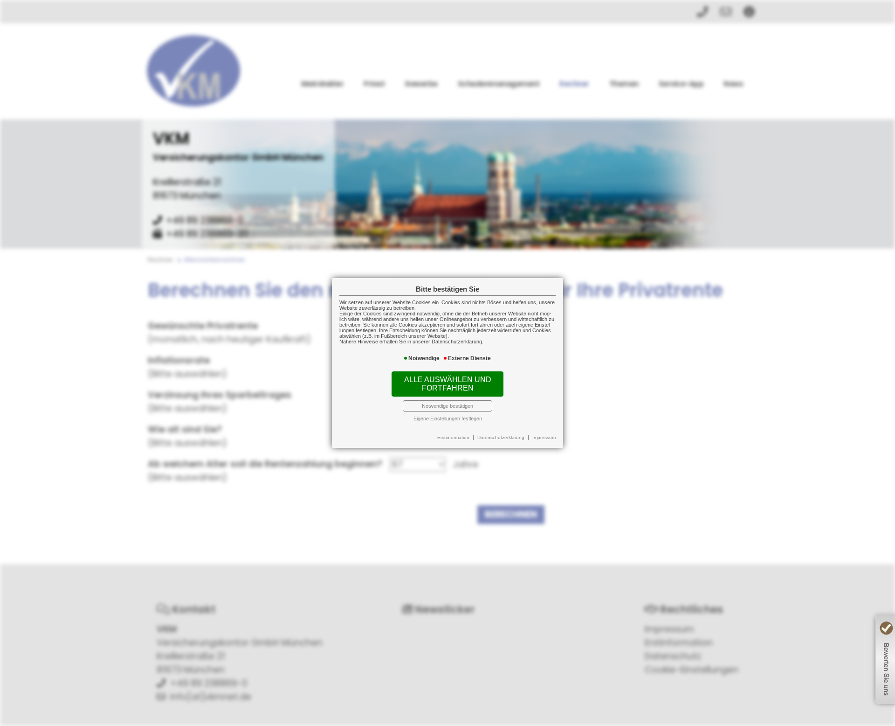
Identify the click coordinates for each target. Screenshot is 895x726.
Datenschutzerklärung (500, 437)
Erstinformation (453, 437)
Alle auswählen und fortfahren (447, 384)
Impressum (544, 437)
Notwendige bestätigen (447, 406)
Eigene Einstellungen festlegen (447, 418)
